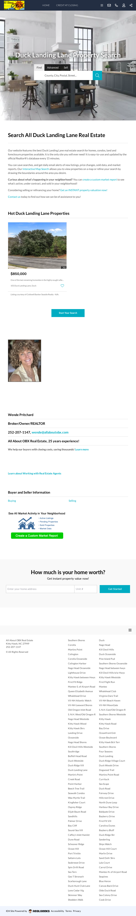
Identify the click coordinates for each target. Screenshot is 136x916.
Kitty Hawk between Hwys (81, 677)
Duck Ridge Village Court (112, 760)
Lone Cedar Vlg (76, 890)
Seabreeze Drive (76, 862)
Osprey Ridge (75, 807)
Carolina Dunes (107, 825)
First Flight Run (107, 682)
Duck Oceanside (107, 654)
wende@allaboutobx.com (50, 432)
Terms (68, 911)
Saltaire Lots (74, 858)
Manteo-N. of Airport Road (113, 871)
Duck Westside (75, 760)
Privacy (77, 911)
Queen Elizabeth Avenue (80, 691)
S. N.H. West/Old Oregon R (82, 714)
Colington (73, 654)
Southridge (73, 751)
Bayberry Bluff (106, 830)
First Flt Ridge (75, 682)
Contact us (14, 196)
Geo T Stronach (76, 876)
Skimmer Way (75, 895)
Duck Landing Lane (77, 770)
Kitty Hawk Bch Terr (109, 742)
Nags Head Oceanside (79, 668)
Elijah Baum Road (77, 811)
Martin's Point (75, 774)
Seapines (103, 876)
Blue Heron (105, 881)
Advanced (53, 67)
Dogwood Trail (106, 770)
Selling (72, 500)
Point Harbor (75, 783)
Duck (101, 640)
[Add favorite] (62, 286)
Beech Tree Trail (76, 788)
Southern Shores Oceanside (113, 663)
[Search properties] (97, 75)
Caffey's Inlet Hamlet (79, 834)
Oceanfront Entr (107, 733)
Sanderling (104, 839)
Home (46, 5)
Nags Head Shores (77, 742)
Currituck (104, 779)
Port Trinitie (74, 853)
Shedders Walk (75, 899)
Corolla (72, 644)
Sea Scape (104, 783)
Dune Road (73, 839)
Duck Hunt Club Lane (79, 885)
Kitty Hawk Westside (110, 677)
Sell (66, 67)
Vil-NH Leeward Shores (80, 705)
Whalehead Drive (77, 695)
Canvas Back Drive (108, 885)
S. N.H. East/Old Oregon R (112, 709)
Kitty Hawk (105, 719)
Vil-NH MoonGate (108, 705)
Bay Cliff (72, 825)
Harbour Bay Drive (109, 807)
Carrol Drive (105, 867)
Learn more (82, 449)
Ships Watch (105, 844)
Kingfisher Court (76, 802)
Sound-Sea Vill (75, 830)
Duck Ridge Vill (76, 765)
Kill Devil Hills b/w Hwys (112, 672)
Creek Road (74, 779)
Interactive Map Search (36, 168)
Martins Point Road (109, 774)
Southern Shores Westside (112, 714)
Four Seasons (106, 751)
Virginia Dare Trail (108, 695)
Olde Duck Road (107, 890)
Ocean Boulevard (108, 737)
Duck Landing (106, 756)
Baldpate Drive (106, 811)
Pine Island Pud (107, 658)
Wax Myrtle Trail (76, 797)
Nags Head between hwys (112, 668)
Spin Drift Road (76, 867)
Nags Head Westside (78, 719)
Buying (12, 500)
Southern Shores (76, 640)
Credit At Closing (67, 5)
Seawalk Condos (76, 793)
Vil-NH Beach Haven (109, 700)
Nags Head (104, 644)
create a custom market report (100, 179)
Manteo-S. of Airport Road (81, 686)
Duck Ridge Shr (107, 834)
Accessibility (57, 911)
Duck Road (104, 788)
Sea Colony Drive (108, 895)
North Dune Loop (108, 802)
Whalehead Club (107, 691)
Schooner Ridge (76, 844)
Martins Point (75, 649)
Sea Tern (72, 871)
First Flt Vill (105, 821)
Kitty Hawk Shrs (76, 728)
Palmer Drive (75, 821)
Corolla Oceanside (77, 658)
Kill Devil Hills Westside (80, 746)
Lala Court (104, 862)
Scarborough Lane (77, 881)
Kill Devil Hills (106, 649)
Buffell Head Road (77, 756)
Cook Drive (105, 899)
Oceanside (73, 737)
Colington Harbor (77, 663)
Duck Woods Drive (109, 765)
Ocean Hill (73, 848)
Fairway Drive (106, 793)
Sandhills (72, 816)
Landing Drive (75, 733)
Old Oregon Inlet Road (79, 709)
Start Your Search (68, 312)
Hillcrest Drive (106, 797)
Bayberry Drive (107, 816)
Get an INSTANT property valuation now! (83, 190)
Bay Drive (104, 728)
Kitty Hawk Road (107, 723)
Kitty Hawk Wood (77, 723)
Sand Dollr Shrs (107, 858)
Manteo (103, 686)
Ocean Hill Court (108, 848)
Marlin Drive (105, 853)
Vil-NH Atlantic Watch (79, 700)
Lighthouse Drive (77, 672)
